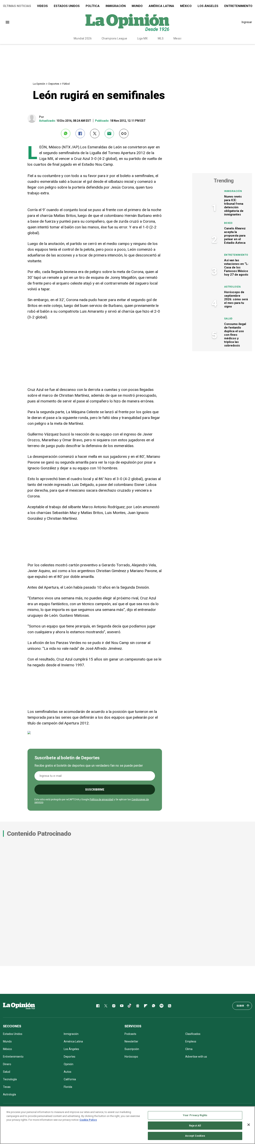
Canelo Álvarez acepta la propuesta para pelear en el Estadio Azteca (235, 236)
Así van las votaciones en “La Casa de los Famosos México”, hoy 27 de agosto (237, 267)
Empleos (190, 1041)
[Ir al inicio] (19, 1006)
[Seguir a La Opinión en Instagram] (114, 1006)
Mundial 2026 (83, 38)
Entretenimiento (236, 254)
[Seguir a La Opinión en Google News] (138, 1006)
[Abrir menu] (7, 22)
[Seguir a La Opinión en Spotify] (162, 1006)
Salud (228, 318)
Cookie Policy (88, 1119)
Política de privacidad (101, 799)
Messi (177, 38)
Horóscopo (131, 1056)
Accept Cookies (195, 1135)
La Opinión (39, 83)
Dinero (7, 1064)
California (70, 1079)
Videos (42, 6)
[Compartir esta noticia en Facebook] (80, 133)
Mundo (137, 6)
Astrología (232, 286)
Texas (7, 1086)
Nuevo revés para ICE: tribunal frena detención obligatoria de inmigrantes (233, 205)
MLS (161, 38)
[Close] (248, 1124)
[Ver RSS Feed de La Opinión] (170, 1006)
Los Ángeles (208, 6)
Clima (188, 1049)
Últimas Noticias (17, 6)
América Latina (161, 6)
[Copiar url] (123, 133)
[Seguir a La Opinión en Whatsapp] (154, 1006)
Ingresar (247, 22)
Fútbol (66, 83)
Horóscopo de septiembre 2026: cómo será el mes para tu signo (236, 299)
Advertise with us (196, 1056)
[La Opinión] (127, 22)
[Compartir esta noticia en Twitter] (94, 133)
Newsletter (131, 1041)
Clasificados (192, 1033)
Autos (67, 1071)
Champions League (114, 38)
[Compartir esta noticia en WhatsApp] (65, 133)
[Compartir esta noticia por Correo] (109, 133)
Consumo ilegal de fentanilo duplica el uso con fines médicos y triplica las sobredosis (235, 334)
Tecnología (10, 1079)
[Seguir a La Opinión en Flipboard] (146, 1006)
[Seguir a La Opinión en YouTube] (122, 1006)
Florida (68, 1086)
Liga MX (142, 38)
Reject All (195, 1125)
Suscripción (132, 1049)
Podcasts (130, 1033)
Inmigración (116, 6)
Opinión (68, 1064)
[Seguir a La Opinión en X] (106, 1006)
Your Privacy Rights (195, 1115)
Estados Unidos (67, 6)
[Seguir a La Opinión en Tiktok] (130, 1006)
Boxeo (228, 223)
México (186, 6)
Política (93, 6)
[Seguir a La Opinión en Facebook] (98, 1006)
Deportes (53, 83)
